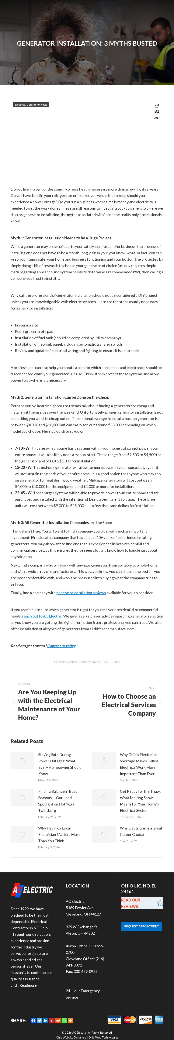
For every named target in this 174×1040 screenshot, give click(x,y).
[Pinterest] (52, 1020)
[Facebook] (33, 1020)
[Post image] (22, 760)
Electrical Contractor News (31, 104)
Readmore (28, 985)
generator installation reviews (81, 592)
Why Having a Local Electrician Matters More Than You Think (59, 834)
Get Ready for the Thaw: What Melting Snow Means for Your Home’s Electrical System (140, 801)
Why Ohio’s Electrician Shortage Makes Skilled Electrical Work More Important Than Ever (139, 764)
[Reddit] (58, 1020)
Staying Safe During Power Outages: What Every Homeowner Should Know (59, 764)
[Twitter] (39, 1020)
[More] (70, 1020)
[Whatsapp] (64, 1020)
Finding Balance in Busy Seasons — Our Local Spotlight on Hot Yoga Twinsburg (57, 801)
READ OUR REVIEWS (130, 903)
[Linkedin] (45, 1020)
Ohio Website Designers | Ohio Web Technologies (87, 1037)
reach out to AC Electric (42, 616)
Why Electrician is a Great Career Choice (141, 831)
